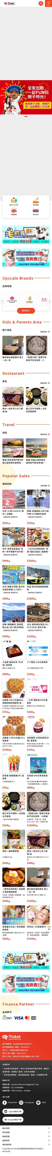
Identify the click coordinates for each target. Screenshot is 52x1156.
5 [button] (34, 116)
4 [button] (30, 116)
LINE (44, 1102)
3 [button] (26, 116)
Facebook (12, 1102)
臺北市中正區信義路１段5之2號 (26, 1056)
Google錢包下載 (15, 1119)
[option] (26, 97)
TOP (49, 927)
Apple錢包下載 (15, 1111)
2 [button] (21, 116)
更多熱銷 (44, 485)
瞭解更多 (26, 310)
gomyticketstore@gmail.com (25, 1084)
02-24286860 (17, 1087)
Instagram (29, 1102)
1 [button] (17, 116)
